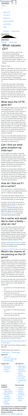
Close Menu (5, 3)
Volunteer (21, 389)
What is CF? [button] (7, 12)
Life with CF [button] (7, 15)
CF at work (21, 378)
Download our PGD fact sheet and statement (14, 249)
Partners (6, 369)
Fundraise (21, 387)
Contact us (7, 371)
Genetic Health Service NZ (8, 213)
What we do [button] (7, 18)
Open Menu (5, 39)
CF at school (21, 377)
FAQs (21, 414)
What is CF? (7, 357)
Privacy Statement (11, 414)
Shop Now (6, 31)
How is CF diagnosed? (10, 359)
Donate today (15, 31)
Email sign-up (6, 352)
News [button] (5, 27)
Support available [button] (9, 21)
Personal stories (8, 360)
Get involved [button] (7, 24)
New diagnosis (8, 393)
